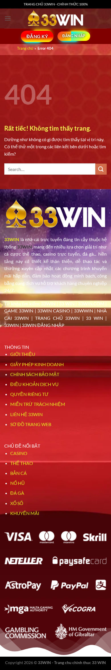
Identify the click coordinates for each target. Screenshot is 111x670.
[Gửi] (101, 169)
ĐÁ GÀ (17, 493)
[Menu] (7, 18)
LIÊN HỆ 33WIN (26, 414)
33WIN (11, 239)
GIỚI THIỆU (22, 354)
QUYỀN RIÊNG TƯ (29, 394)
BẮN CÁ (18, 473)
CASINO (18, 453)
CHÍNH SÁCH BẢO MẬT (34, 374)
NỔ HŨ (17, 483)
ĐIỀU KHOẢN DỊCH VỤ (34, 384)
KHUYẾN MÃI (24, 513)
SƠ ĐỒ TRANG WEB (30, 424)
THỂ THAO (21, 463)
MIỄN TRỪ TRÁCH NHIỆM (37, 404)
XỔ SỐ (16, 503)
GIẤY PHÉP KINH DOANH (37, 364)
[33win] (55, 18)
